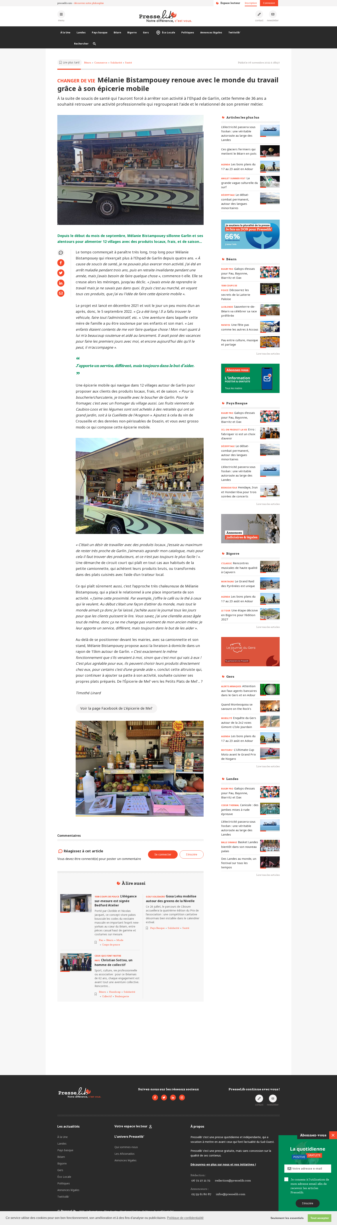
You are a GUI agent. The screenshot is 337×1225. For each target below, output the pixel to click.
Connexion (269, 3)
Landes (81, 32)
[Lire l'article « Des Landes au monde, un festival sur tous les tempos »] (270, 862)
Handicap (115, 991)
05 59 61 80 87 (201, 1194)
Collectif (107, 996)
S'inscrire (307, 1203)
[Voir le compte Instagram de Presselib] (182, 1097)
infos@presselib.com (230, 1194)
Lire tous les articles (268, 353)
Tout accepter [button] (319, 1218)
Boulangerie (122, 996)
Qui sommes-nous (126, 1147)
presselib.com (64, 3)
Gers (146, 32)
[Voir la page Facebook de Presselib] (155, 1097)
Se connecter (162, 854)
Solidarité (116, 62)
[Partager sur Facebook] (60, 262)
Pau (101, 940)
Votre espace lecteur (130, 1126)
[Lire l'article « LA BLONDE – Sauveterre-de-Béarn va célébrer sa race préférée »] (270, 310)
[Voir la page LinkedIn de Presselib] (173, 1097)
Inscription (251, 3)
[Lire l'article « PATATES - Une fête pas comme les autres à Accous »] (270, 327)
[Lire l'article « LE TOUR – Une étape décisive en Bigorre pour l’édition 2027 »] (270, 614)
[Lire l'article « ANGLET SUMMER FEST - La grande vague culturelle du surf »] (270, 182)
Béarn (117, 32)
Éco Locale (168, 32)
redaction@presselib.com (233, 1180)
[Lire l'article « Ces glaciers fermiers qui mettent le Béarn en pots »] (270, 151)
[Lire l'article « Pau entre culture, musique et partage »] (270, 342)
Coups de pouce (111, 944)
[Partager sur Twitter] (60, 272)
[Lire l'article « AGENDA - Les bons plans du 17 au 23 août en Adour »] (270, 167)
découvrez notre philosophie (89, 3)
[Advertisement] (250, 943)
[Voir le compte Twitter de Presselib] (164, 1097)
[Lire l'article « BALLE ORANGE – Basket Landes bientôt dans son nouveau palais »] (270, 846)
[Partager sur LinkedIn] (60, 283)
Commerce (100, 62)
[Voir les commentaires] (60, 252)
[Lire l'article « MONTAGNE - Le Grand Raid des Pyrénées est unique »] (270, 583)
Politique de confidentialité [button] (185, 1218)
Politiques (187, 32)
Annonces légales (211, 32)
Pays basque (99, 32)
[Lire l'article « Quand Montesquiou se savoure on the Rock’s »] (270, 706)
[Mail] (60, 293)
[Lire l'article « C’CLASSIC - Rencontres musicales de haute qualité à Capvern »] (270, 567)
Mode (119, 940)
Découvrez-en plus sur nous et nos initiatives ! (223, 1164)
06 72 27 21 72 (200, 1180)
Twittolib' (234, 32)
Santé (128, 62)
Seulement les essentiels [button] (287, 1218)
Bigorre (132, 32)
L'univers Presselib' (129, 1136)
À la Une (65, 32)
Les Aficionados (124, 1154)
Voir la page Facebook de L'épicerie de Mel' (116, 708)
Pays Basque (157, 928)
